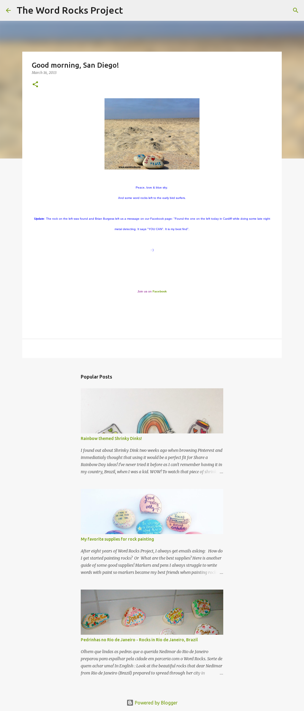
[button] (35, 85)
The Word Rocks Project (70, 10)
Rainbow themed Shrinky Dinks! (111, 438)
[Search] (131, 10)
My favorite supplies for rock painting (117, 539)
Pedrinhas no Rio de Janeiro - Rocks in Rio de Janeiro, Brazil (139, 639)
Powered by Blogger (156, 702)
